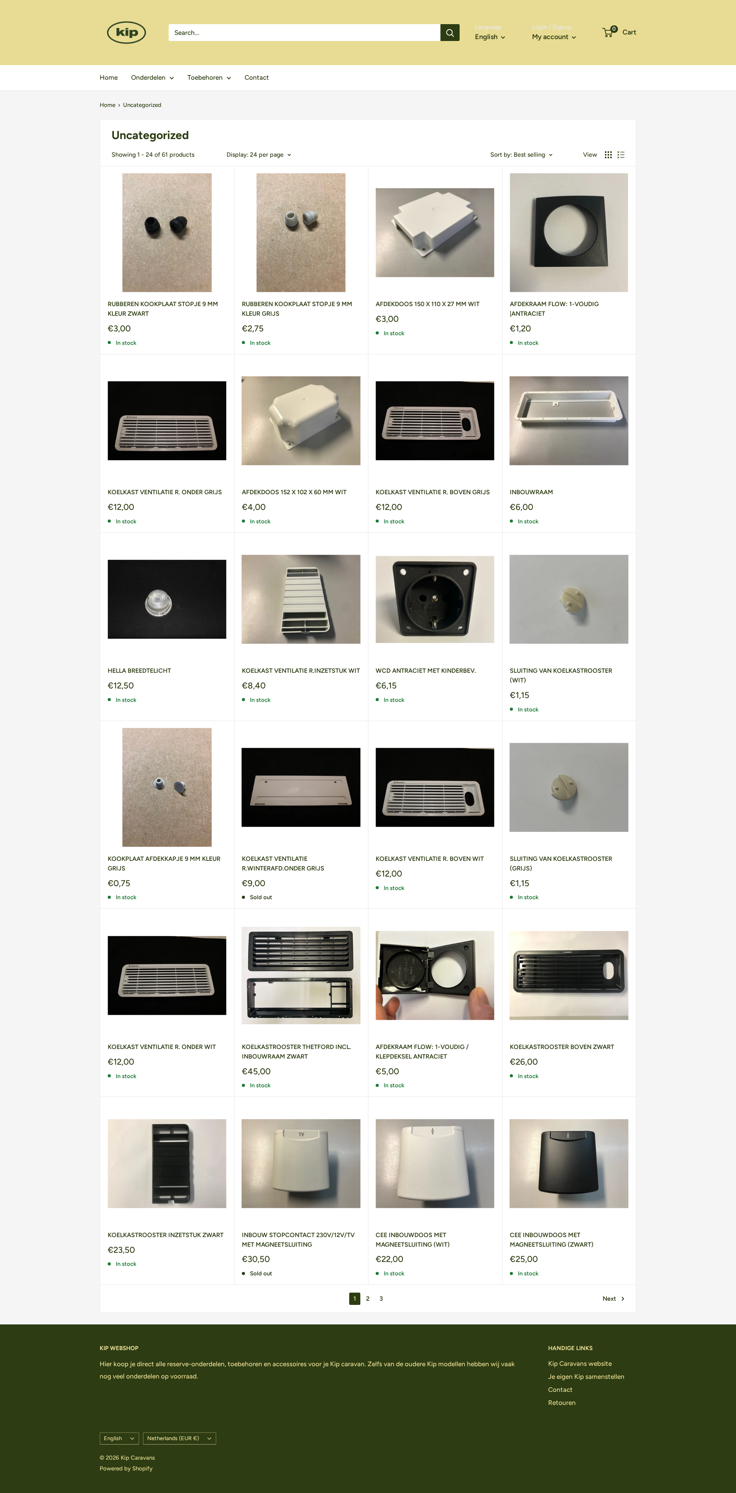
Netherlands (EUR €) (173, 1438)
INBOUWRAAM (531, 492)
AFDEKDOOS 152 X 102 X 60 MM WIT (294, 492)
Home (109, 77)
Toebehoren (205, 77)
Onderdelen (148, 77)
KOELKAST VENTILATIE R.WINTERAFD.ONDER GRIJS (283, 863)
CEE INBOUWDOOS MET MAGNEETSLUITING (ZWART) (551, 1239)
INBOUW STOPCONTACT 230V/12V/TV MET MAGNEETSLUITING (298, 1239)
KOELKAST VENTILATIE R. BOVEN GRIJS (433, 492)
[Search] (450, 32)
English (113, 1438)
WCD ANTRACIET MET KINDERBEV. (426, 670)
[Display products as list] (621, 154)
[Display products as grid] (608, 154)
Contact (257, 77)
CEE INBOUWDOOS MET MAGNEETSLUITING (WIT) (413, 1239)
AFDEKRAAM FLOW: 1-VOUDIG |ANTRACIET (554, 308)
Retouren (562, 1402)
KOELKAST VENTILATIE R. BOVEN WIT (430, 858)
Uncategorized (142, 105)
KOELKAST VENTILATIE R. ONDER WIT (162, 1047)
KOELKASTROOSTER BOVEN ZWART (562, 1047)
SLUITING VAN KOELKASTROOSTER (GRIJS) (561, 863)
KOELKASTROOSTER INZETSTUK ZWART (165, 1235)
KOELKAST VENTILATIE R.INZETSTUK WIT (301, 670)
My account (551, 37)
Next (609, 1298)
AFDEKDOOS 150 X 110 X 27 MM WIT (428, 304)
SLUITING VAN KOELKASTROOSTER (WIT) (561, 675)
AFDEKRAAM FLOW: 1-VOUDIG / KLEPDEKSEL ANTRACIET (422, 1051)
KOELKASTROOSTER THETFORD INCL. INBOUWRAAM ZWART (296, 1051)
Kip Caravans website (580, 1363)
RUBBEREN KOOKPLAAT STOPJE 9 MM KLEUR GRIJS (297, 308)
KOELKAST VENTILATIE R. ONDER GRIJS (165, 492)
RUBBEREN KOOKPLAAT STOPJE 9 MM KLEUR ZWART (163, 308)
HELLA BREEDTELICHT (139, 670)
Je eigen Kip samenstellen (586, 1376)
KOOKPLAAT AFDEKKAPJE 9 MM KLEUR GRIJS (164, 863)
